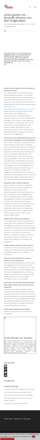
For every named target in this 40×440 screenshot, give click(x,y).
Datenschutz (18, 419)
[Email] (20, 372)
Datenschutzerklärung (7, 439)
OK (33, 436)
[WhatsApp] (20, 369)
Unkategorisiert (10, 26)
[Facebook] (20, 366)
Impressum (27, 419)
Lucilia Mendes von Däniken (16, 24)
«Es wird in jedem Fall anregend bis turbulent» (19, 389)
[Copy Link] (20, 375)
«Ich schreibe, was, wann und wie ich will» (17, 392)
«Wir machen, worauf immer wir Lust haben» (18, 395)
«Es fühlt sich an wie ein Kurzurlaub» (16, 403)
